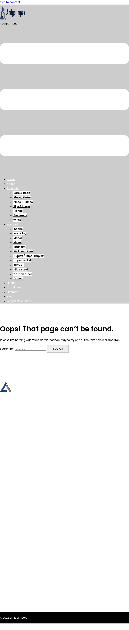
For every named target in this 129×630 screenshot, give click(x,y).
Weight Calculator (19, 301)
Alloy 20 (18, 265)
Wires (10, 470)
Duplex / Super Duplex (28, 256)
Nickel (17, 242)
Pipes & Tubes (23, 202)
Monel (17, 238)
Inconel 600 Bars (18, 556)
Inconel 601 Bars (17, 561)
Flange (18, 211)
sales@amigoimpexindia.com (19, 426)
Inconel (18, 229)
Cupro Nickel (22, 260)
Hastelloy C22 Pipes (19, 552)
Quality (11, 283)
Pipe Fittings (21, 206)
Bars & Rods (21, 193)
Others (18, 278)
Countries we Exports (21, 479)
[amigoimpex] (12, 19)
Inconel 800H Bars (19, 565)
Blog (9, 296)
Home (11, 179)
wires (17, 220)
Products (13, 188)
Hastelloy (19, 233)
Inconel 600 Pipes (18, 570)
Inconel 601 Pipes (18, 575)
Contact (12, 292)
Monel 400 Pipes (17, 588)
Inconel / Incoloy (18, 495)
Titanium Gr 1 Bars (18, 592)
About (11, 184)
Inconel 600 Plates (19, 579)
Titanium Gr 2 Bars (19, 597)
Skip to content (10, 2)
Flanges (12, 461)
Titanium (19, 247)
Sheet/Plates (22, 197)
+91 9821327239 (9, 415)
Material (12, 224)
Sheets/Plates (16, 447)
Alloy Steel (20, 269)
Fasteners (20, 215)
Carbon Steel (22, 274)
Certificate (14, 287)
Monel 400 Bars (17, 583)
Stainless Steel (23, 251)
